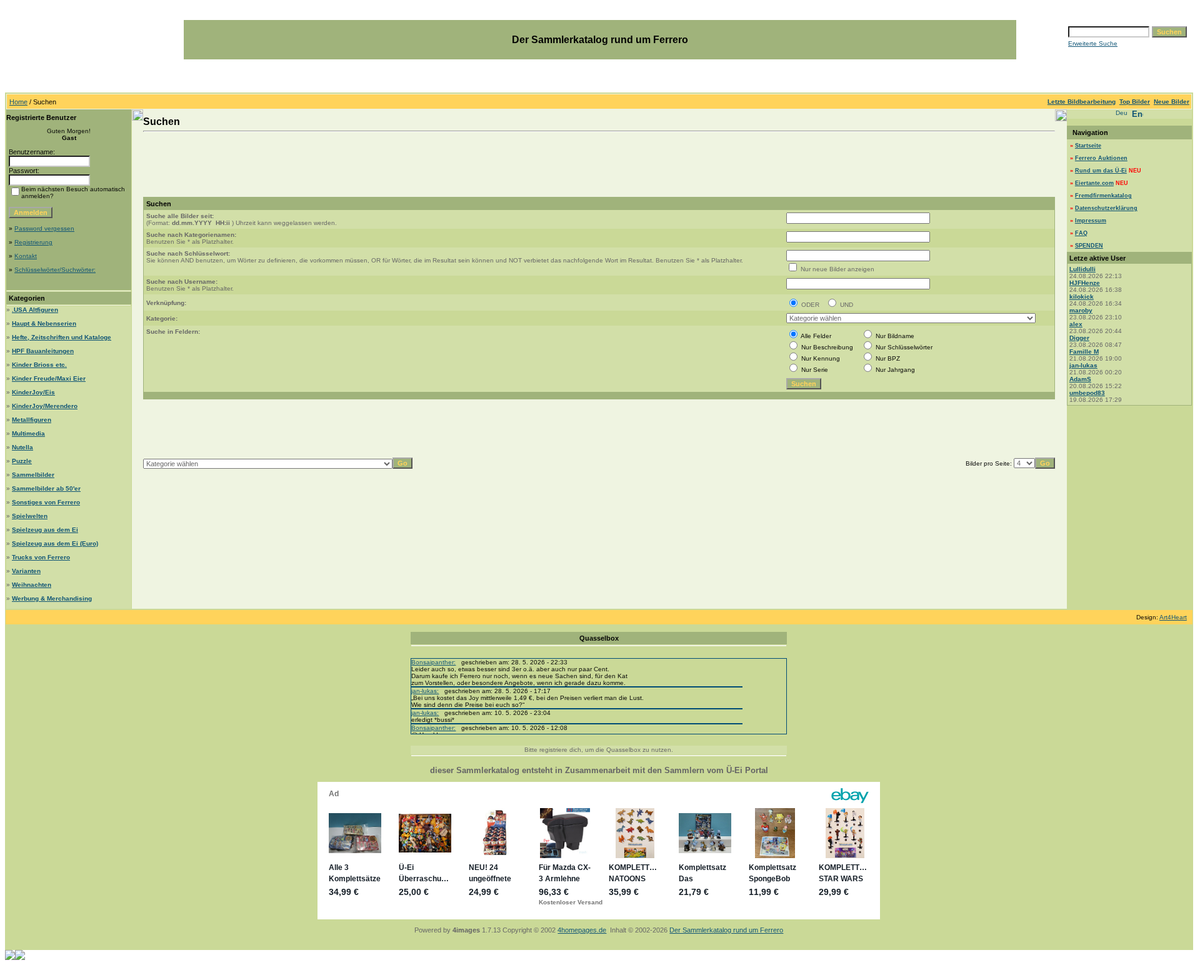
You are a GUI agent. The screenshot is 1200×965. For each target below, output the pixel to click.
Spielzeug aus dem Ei (45, 529)
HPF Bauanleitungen (43, 351)
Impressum (1090, 221)
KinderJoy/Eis (33, 392)
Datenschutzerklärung (1106, 208)
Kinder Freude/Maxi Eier (49, 378)
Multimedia (28, 433)
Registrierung (33, 242)
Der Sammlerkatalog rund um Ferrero (726, 930)
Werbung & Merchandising (52, 598)
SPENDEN (1089, 245)
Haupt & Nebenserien (44, 323)
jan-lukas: (425, 691)
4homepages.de (582, 930)
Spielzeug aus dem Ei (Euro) (55, 543)
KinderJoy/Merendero (45, 405)
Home (18, 102)
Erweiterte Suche (1093, 43)
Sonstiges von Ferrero (46, 502)
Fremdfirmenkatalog (1103, 195)
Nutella (22, 447)
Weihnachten (31, 584)
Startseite (1088, 145)
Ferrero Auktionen (1101, 158)
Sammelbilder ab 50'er (46, 488)
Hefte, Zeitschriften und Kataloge (61, 337)
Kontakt (25, 255)
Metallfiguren (31, 419)
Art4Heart (1173, 617)
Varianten (26, 571)
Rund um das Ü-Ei (1101, 171)
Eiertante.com (1094, 183)
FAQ (1081, 233)
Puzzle (22, 461)
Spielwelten (30, 515)
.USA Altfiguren (35, 309)
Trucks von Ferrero (41, 557)
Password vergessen (44, 228)
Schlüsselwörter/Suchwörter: (55, 269)
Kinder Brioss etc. (39, 364)
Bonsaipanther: (433, 662)
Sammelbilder (33, 474)
